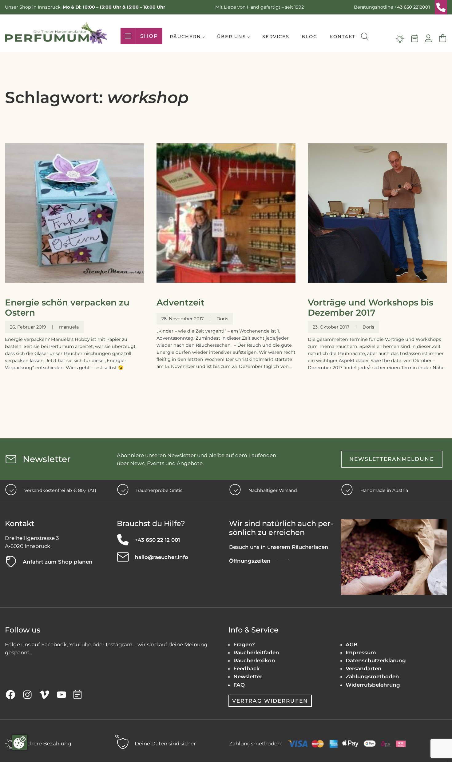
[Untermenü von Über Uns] (248, 36)
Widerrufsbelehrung (373, 685)
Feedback (246, 668)
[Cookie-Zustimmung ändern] (19, 742)
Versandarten (364, 668)
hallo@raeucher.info (161, 557)
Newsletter (247, 676)
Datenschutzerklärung (376, 660)
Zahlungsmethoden (372, 676)
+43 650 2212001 (412, 7)
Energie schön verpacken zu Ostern (67, 307)
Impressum (361, 652)
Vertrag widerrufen (270, 700)
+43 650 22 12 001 (157, 540)
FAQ (239, 685)
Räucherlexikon (254, 660)
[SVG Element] (441, 7)
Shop (149, 36)
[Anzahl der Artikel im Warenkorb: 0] (442, 38)
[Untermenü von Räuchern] (203, 36)
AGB (352, 644)
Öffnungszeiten (250, 561)
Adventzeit (180, 302)
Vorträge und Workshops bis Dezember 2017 (370, 307)
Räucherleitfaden (256, 652)
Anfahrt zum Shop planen (58, 562)
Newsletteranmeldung (391, 459)
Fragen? (244, 644)
